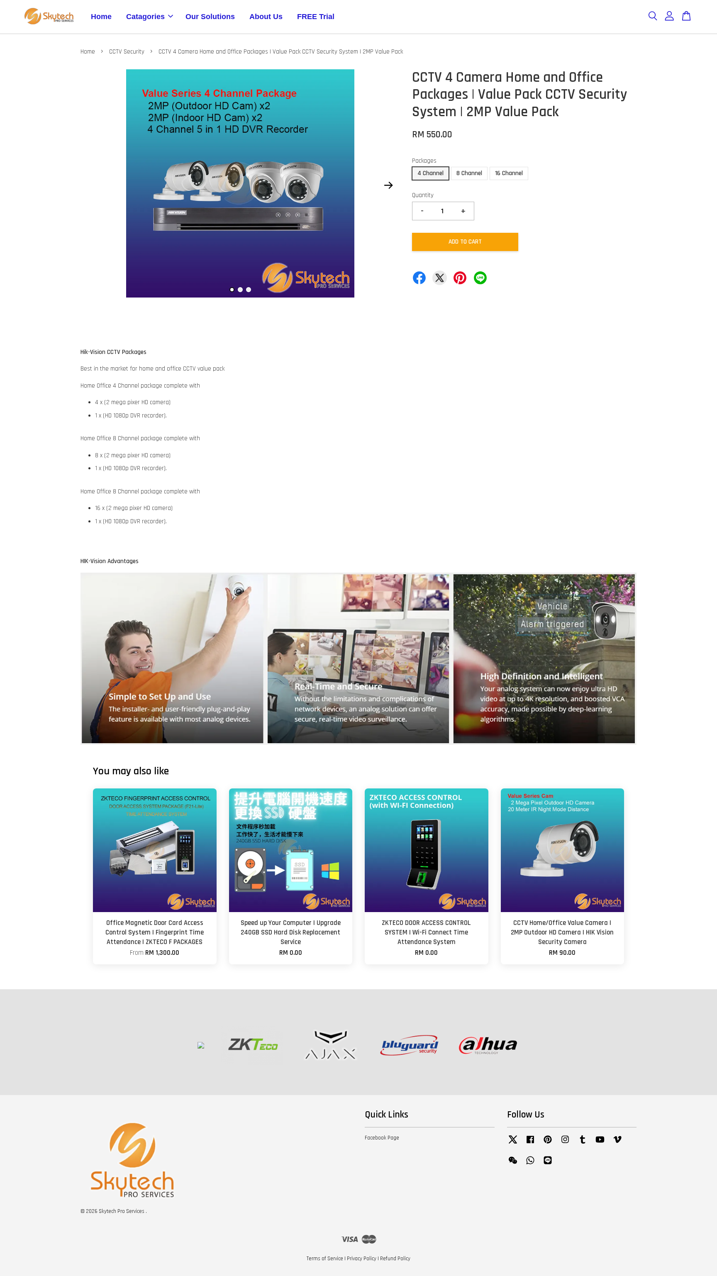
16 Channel (509, 173)
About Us (266, 16)
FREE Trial (315, 16)
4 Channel (430, 173)
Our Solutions (210, 16)
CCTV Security (126, 52)
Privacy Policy (361, 1258)
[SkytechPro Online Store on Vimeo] (617, 1143)
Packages (424, 161)
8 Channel (469, 173)
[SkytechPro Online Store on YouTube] (600, 1143)
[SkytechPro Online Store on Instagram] (565, 1143)
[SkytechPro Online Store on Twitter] (513, 1143)
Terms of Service (325, 1258)
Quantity (423, 195)
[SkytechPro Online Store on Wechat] (513, 1164)
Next (388, 185)
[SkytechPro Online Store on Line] (548, 1164)
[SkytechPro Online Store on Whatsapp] (530, 1164)
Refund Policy (395, 1258)
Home (101, 16)
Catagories (145, 16)
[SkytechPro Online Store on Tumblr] (582, 1143)
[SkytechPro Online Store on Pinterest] (548, 1143)
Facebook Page (382, 1137)
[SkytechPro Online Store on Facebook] (530, 1143)
